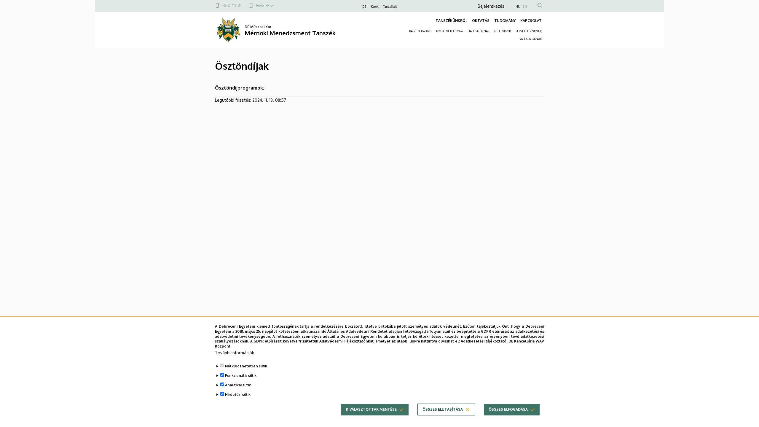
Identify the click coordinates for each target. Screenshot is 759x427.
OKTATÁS (480, 20)
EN (525, 6)
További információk (234, 352)
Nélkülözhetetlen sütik (246, 366)
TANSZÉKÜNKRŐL (451, 20)
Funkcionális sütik (240, 375)
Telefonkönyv (265, 5)
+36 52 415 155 (231, 5)
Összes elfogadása (508, 409)
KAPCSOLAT (531, 20)
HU (518, 6)
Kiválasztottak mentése (371, 409)
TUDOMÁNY (505, 20)
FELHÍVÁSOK (502, 31)
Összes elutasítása (442, 409)
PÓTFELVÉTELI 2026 (449, 31)
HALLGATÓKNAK (478, 31)
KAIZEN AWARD (420, 31)
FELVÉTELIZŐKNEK (529, 31)
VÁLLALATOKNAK (530, 39)
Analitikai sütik (238, 385)
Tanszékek (390, 6)
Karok (374, 6)
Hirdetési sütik (238, 394)
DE (364, 6)
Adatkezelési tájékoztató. (484, 341)
